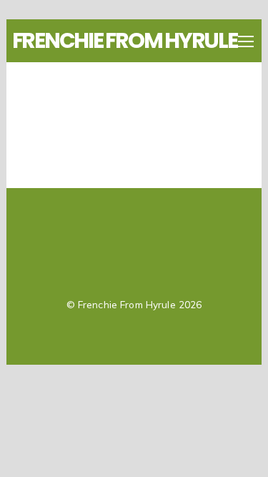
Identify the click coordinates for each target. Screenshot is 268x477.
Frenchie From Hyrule (127, 304)
